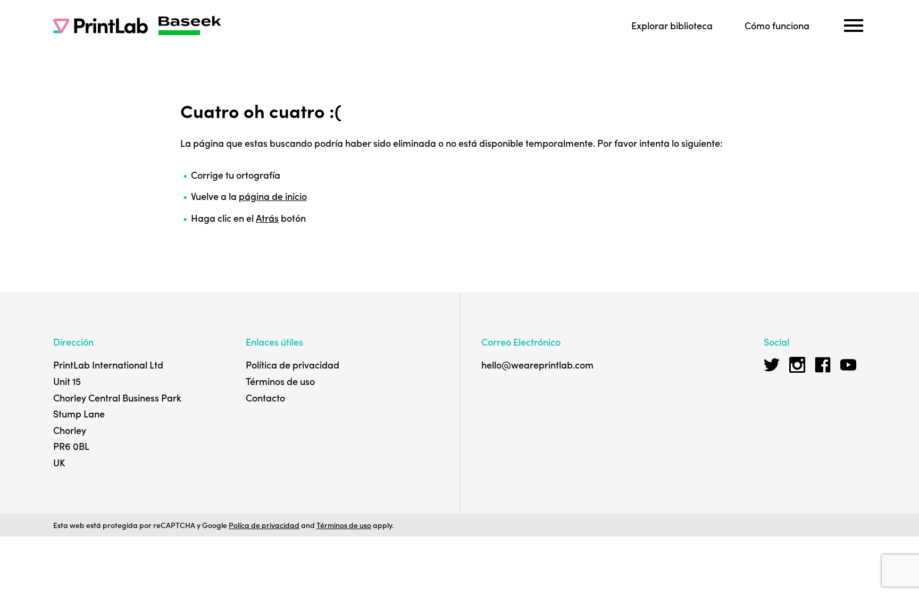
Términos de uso (280, 381)
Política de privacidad (292, 364)
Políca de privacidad (264, 525)
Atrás (267, 217)
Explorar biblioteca (672, 25)
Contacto (265, 397)
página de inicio (273, 196)
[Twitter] (772, 365)
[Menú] (853, 25)
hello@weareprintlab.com (537, 364)
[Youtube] (848, 365)
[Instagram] (797, 365)
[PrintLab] (100, 25)
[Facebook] (823, 365)
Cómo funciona (777, 25)
